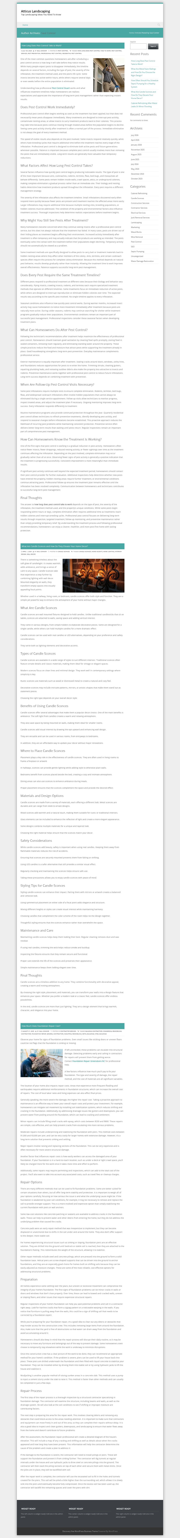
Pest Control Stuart (61, 88)
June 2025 (135, 159)
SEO (132, 246)
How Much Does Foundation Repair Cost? (41, 1026)
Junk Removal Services (140, 217)
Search (133, 42)
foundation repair (39, 1034)
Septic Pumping (137, 251)
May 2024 (135, 169)
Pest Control (63, 51)
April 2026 (135, 140)
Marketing (135, 227)
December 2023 (137, 174)
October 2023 (136, 178)
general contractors (55, 1034)
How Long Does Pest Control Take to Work (94, 51)
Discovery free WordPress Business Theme (80, 1531)
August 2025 (136, 154)
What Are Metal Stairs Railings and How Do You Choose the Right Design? (143, 72)
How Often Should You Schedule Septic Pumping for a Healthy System (144, 83)
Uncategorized (137, 256)
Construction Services (140, 203)
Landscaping (136, 222)
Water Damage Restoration (142, 261)
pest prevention (34, 53)
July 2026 (134, 135)
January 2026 (136, 144)
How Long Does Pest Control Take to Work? (41, 45)
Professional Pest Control (51, 53)
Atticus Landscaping (35, 11)
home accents (97, 551)
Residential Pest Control (72, 53)
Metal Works (136, 232)
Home (25, 25)
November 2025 (137, 149)
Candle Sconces (64, 551)
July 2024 (134, 164)
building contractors (94, 1031)
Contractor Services (68, 1031)
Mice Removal (137, 237)
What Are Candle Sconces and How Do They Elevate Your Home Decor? (55, 546)
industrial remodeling (73, 1034)
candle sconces (85, 551)
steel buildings (101, 1034)
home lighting (108, 551)
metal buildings (88, 1034)
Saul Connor (48, 33)
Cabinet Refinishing (139, 193)
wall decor (31, 554)
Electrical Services (138, 213)
